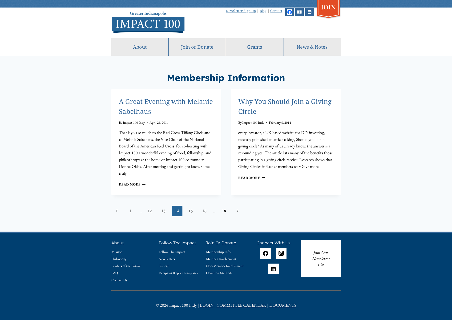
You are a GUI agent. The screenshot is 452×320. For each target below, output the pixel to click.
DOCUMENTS (282, 305)
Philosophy (119, 259)
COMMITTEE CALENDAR (241, 305)
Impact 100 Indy (134, 122)
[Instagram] (299, 12)
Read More (132, 184)
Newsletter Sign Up (241, 10)
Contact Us (119, 280)
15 (191, 210)
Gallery (164, 266)
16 (204, 210)
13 (163, 210)
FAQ (114, 273)
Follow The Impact (172, 251)
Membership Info (218, 251)
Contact (276, 10)
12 (150, 210)
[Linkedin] (309, 12)
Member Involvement (221, 259)
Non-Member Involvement (225, 266)
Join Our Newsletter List (321, 258)
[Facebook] (289, 12)
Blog (263, 10)
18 (224, 210)
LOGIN (207, 305)
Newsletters (167, 259)
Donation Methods (219, 273)
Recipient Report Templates (178, 273)
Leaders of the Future (126, 266)
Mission (116, 251)
